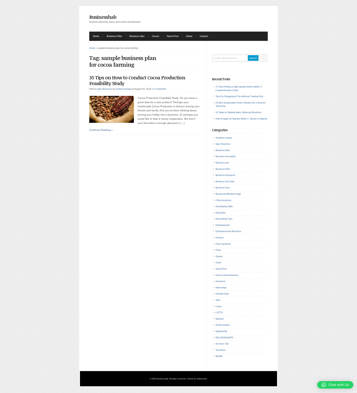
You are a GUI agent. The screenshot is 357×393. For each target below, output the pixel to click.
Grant (218, 262)
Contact (204, 36)
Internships (221, 287)
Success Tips (222, 343)
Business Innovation (226, 156)
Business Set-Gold (225, 181)
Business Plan (114, 36)
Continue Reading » (101, 129)
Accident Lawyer (224, 138)
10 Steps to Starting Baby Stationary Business (239, 112)
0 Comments (159, 89)
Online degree (223, 325)
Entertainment (223, 225)
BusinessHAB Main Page (228, 194)
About (189, 36)
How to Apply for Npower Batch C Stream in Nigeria (241, 118)
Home (96, 36)
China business (223, 200)
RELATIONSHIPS (224, 337)
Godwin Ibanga (123, 89)
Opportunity (221, 331)
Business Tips (223, 187)
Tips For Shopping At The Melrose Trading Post (239, 96)
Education (221, 212)
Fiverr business (223, 244)
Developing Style (224, 206)
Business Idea (136, 36)
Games (219, 256)
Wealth (219, 356)
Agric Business (104, 89)
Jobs (218, 300)
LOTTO (219, 312)
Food (218, 250)
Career (155, 36)
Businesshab (102, 17)
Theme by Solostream (197, 379)
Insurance (221, 281)
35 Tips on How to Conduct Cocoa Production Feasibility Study (137, 80)
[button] (335, 385)
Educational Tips (224, 219)
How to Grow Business (227, 275)
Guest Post (172, 36)
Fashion (220, 237)
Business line (222, 162)
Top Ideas (220, 350)
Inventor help (222, 293)
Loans (219, 306)
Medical (219, 319)
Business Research (225, 175)
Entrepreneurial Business (228, 231)
